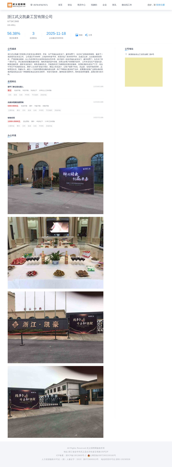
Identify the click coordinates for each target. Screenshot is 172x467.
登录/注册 (160, 5)
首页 (60, 5)
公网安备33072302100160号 (103, 455)
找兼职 (94, 5)
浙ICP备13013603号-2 (76, 455)
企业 (105, 5)
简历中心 (81, 5)
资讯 (114, 5)
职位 (70, 5)
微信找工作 (127, 5)
